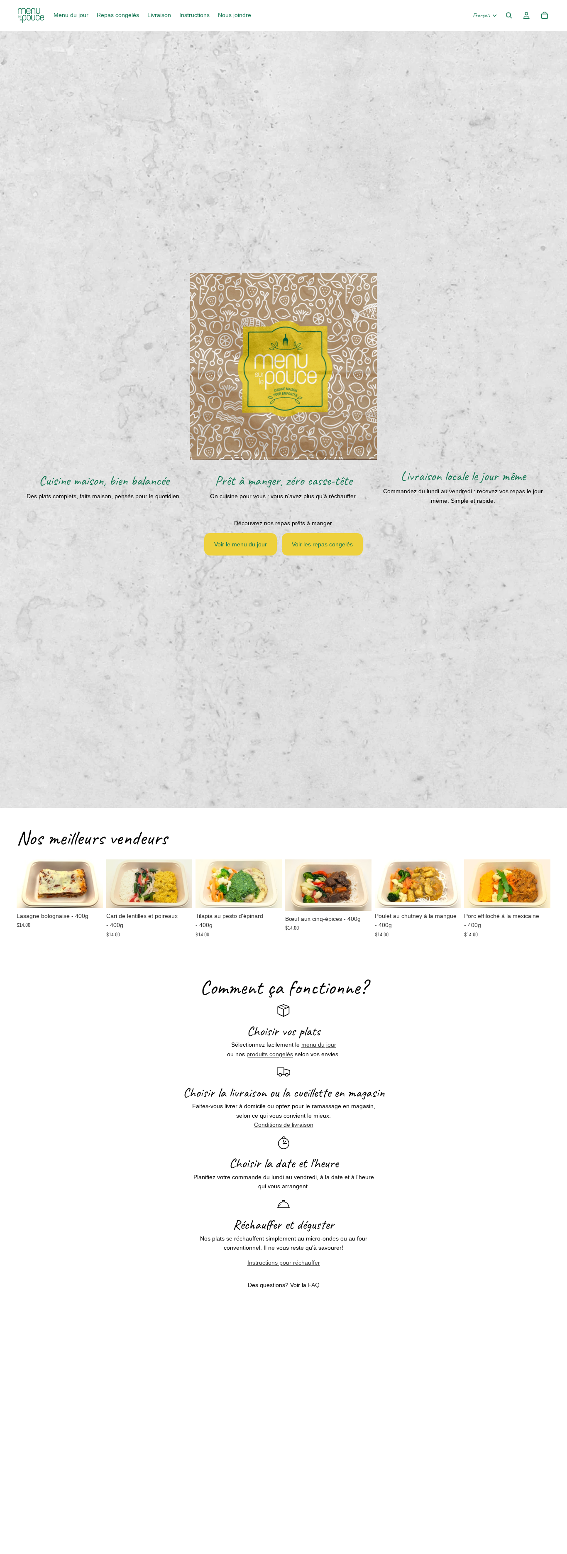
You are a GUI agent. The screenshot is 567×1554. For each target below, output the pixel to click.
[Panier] (544, 15)
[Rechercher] (509, 15)
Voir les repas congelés (322, 544)
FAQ (314, 1285)
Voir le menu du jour (240, 544)
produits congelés (270, 1054)
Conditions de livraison (283, 1124)
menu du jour (318, 1044)
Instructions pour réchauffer (283, 1262)
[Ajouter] (90, 895)
